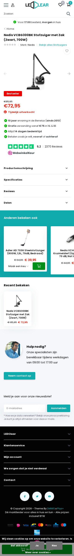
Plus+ (60, 508)
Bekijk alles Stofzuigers (53, 45)
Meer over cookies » (38, 552)
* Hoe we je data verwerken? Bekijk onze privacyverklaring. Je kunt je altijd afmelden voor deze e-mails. (37, 417)
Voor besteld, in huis (39, 22)
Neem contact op (19, 376)
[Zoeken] (68, 14)
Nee (54, 545)
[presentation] (5, 74)
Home (10, 29)
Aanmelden (58, 408)
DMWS (51, 508)
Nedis (31, 45)
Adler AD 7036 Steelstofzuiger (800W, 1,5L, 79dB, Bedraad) (25, 252)
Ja (37, 545)
